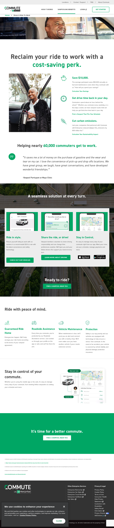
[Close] (64, 506)
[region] (35, 514)
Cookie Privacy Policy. (28, 515)
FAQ (91, 2)
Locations (65, 2)
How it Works (47, 9)
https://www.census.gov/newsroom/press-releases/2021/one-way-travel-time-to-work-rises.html (27, 463)
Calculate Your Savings (80, 91)
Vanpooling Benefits (66, 9)
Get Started (101, 9)
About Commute (103, 2)
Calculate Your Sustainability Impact (85, 134)
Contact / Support (79, 2)
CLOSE (59, 521)
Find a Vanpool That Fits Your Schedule (86, 114)
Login (82, 9)
